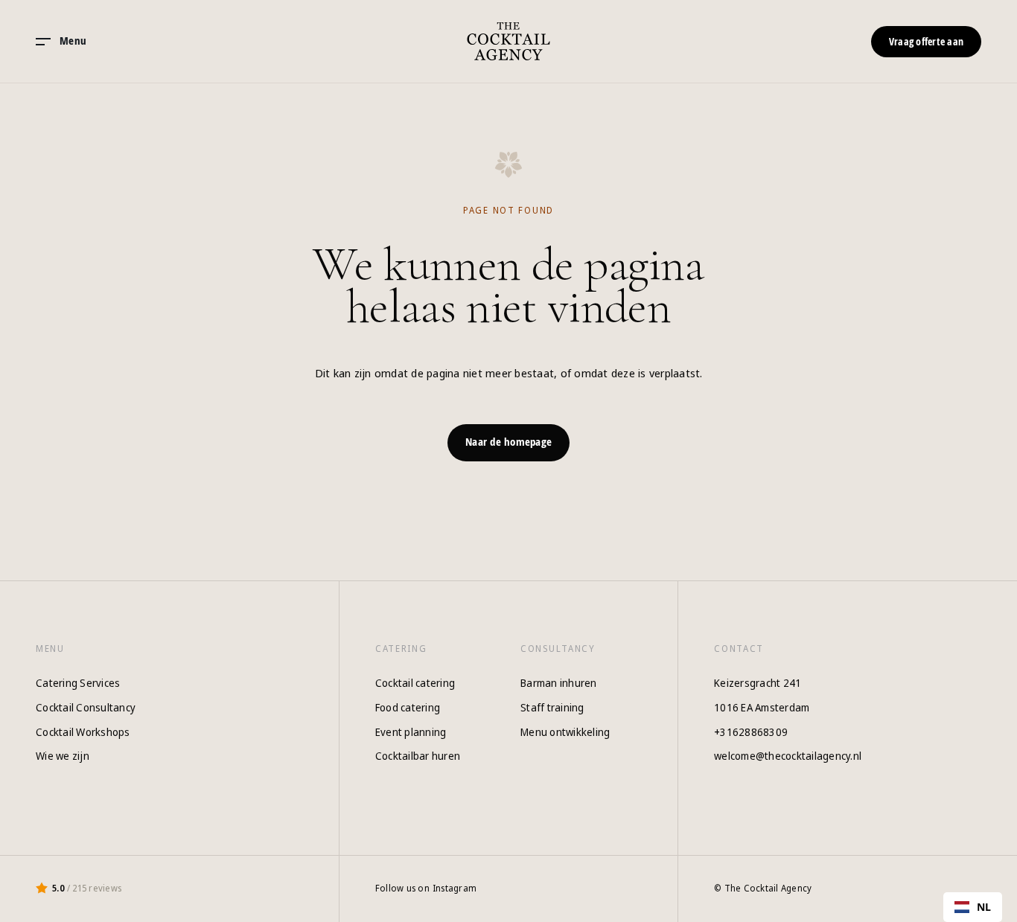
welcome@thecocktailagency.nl (787, 756)
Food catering (407, 707)
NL (984, 907)
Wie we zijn (62, 756)
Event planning (411, 732)
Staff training (552, 707)
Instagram (454, 888)
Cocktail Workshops (83, 732)
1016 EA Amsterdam (761, 707)
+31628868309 (751, 732)
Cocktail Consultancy (86, 707)
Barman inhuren (558, 683)
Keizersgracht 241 (757, 683)
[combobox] (973, 907)
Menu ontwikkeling (565, 732)
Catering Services (78, 683)
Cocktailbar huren (417, 756)
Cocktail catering (415, 683)
